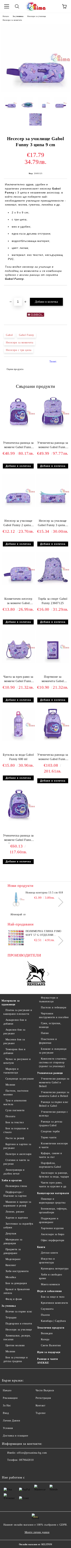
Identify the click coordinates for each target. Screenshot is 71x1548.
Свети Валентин (51, 1345)
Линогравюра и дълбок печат (14, 1171)
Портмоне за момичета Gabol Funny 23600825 (53, 679)
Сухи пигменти (15, 1110)
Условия (8, 1428)
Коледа (45, 1339)
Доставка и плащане (15, 1435)
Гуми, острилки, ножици (50, 1025)
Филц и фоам (13, 1299)
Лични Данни (11, 1420)
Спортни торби (50, 1131)
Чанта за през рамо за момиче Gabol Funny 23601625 (18, 679)
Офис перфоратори (52, 1240)
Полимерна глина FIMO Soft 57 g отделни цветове (43, 933)
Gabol (9, 335)
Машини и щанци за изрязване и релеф (17, 1203)
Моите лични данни (37, 1532)
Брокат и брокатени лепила (16, 1291)
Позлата (10, 1116)
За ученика (18, 16)
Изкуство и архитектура (47, 1260)
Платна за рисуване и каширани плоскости (17, 1012)
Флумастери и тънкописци (48, 999)
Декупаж (10, 1233)
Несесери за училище (36, 16)
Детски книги (49, 1252)
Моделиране (12, 1259)
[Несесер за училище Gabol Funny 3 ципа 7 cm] (52, 506)
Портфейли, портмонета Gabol (50, 1165)
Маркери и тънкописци (11, 1070)
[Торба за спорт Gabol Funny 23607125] (52, 584)
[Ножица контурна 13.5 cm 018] (16, 899)
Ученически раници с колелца (53, 1113)
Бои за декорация (16, 1283)
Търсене (41, 1413)
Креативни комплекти (54, 1302)
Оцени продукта (15, 369)
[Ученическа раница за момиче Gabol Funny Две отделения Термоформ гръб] (52, 428)
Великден (47, 1333)
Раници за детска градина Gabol (50, 1123)
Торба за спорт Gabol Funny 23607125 (52, 601)
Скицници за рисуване (19, 1078)
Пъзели (45, 1314)
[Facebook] (7, 1468)
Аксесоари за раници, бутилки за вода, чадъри (54, 1174)
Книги (41, 1247)
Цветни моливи (15, 1345)
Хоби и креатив (12, 1180)
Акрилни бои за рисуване (14, 1031)
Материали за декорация (12, 1241)
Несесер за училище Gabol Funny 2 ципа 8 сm (18, 523)
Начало (6, 16)
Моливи (10, 1084)
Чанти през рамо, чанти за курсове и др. (53, 1184)
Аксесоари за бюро (52, 1234)
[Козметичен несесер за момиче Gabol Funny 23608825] (18, 584)
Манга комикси (50, 1284)
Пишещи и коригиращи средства (52, 1200)
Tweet (52, 361)
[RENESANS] (35, 973)
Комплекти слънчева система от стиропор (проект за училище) (52, 1062)
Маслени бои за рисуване (14, 1041)
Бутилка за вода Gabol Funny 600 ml (18, 757)
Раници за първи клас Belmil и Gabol (53, 1104)
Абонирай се (18, 914)
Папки (45, 1033)
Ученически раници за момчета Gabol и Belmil (54, 1094)
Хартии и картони (16, 1217)
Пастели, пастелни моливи (15, 1092)
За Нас (7, 1405)
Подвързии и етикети (18, 1323)
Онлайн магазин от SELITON (35, 1544)
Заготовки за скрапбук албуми (18, 1225)
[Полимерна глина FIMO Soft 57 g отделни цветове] (16, 937)
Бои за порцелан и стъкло (15, 1130)
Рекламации (10, 1398)
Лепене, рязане (14, 1211)
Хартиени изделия (52, 1228)
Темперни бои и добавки (14, 1051)
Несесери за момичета (12, 20)
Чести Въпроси (45, 1390)
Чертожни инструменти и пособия (54, 1015)
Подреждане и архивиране (49, 1220)
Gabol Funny (26, 335)
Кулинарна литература (54, 1268)
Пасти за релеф (14, 1138)
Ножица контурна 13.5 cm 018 (44, 892)
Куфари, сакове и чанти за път (50, 1155)
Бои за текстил (14, 1122)
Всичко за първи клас (18, 1311)
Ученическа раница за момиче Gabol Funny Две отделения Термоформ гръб (52, 445)
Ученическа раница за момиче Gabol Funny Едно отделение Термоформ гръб (18, 445)
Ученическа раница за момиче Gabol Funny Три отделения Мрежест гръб (18, 838)
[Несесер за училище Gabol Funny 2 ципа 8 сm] (18, 506)
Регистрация (43, 1398)
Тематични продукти (50, 1327)
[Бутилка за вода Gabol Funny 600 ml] (18, 740)
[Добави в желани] (64, 292)
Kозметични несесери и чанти (53, 1145)
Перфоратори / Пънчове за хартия (15, 1194)
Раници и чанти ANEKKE (47, 1361)
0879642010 (26, 1460)
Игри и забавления (49, 1291)
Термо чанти (48, 1137)
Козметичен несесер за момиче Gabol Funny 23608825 (18, 601)
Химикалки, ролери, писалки (17, 1337)
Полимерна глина (16, 1186)
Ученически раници (50, 1073)
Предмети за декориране (12, 1251)
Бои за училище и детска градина (15, 1359)
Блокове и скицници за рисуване (53, 1051)
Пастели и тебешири (53, 1007)
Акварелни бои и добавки (15, 1022)
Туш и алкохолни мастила (15, 1102)
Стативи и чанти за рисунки (16, 1162)
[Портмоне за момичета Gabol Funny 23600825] (52, 662)
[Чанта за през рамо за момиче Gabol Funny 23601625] (18, 662)
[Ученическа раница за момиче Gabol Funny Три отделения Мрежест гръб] (18, 821)
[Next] (58, 902)
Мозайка (10, 1277)
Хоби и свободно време (50, 1276)
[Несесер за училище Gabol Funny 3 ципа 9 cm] (35, 91)
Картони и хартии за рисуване (17, 1146)
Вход (6, 1413)
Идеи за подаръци (48, 1352)
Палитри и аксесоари (18, 1154)
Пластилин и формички (48, 1041)
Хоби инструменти (17, 1271)
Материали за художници (11, 1002)
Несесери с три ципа (18, 350)
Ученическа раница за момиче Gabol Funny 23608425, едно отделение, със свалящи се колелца (52, 757)
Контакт (40, 1405)
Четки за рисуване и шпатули (17, 1061)
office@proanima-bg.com (32, 1452)
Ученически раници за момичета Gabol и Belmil (54, 1082)
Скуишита (47, 1308)
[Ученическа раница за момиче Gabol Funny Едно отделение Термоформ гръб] (18, 428)
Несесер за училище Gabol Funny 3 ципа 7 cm (53, 523)
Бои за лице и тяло (52, 1296)
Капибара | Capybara (53, 1321)
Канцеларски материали (53, 1193)
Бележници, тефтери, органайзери (53, 1210)
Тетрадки (11, 1317)
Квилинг (10, 1265)
